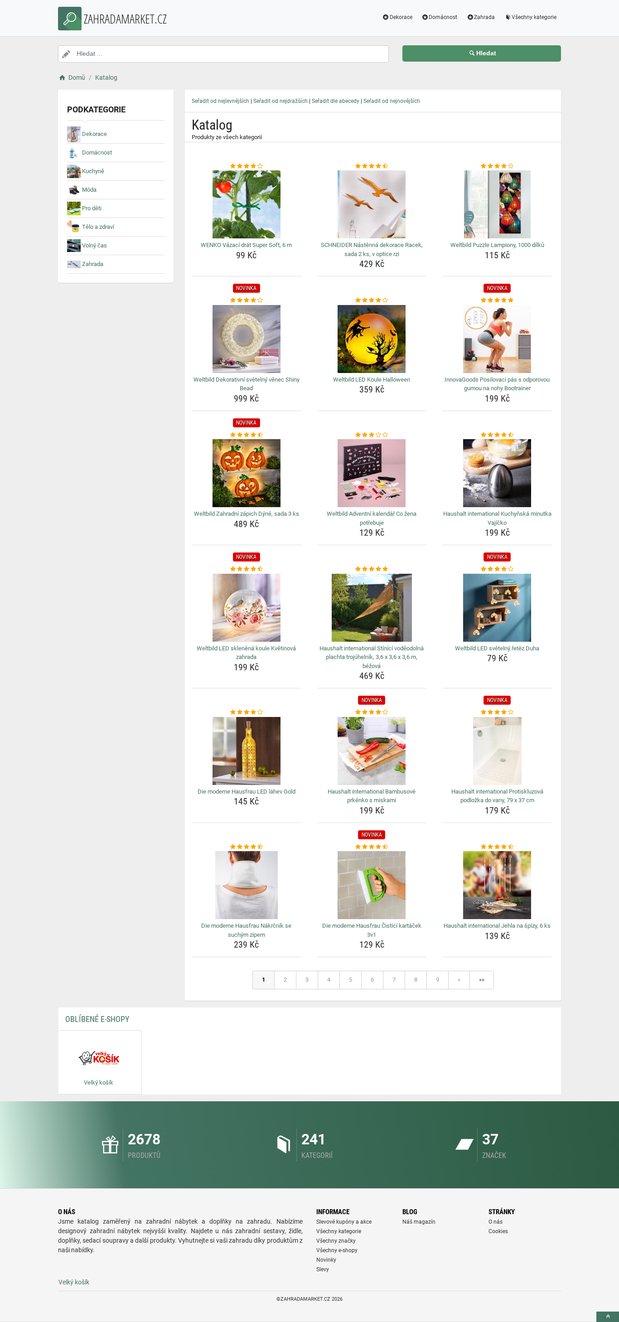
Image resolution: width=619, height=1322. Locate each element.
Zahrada (484, 17)
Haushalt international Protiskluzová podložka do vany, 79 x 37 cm (497, 796)
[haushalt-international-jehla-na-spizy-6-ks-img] (497, 885)
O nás (495, 1222)
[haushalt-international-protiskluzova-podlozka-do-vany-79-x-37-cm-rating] (497, 712)
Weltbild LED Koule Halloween (371, 379)
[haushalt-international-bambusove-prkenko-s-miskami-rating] (372, 712)
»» (481, 979)
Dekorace (401, 17)
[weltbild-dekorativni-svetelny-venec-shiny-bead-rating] (246, 300)
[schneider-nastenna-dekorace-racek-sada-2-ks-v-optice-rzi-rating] (372, 166)
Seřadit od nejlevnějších (220, 101)
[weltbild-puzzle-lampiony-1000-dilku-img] (497, 204)
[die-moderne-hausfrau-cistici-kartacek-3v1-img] (372, 885)
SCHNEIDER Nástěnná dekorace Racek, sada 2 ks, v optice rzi (372, 249)
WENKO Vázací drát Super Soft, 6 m (246, 245)
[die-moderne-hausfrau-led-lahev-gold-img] (246, 751)
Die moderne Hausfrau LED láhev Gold (246, 791)
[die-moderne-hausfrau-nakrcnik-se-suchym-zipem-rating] (246, 847)
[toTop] (607, 1317)
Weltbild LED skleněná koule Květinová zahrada (246, 653)
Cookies (498, 1231)
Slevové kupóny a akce (344, 1222)
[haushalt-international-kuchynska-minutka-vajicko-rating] (497, 435)
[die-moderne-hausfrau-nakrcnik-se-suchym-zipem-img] (246, 885)
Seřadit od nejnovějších (391, 101)
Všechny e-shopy (337, 1250)
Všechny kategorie (534, 17)
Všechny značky (336, 1241)
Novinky (326, 1260)
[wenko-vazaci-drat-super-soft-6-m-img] (246, 204)
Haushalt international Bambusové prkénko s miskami (372, 796)
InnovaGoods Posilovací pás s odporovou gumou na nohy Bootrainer (497, 384)
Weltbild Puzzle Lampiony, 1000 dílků (497, 245)
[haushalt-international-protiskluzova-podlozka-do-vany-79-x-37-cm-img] (497, 751)
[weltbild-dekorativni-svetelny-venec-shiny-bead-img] (246, 339)
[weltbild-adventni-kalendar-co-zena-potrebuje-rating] (372, 435)
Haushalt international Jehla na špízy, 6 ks (497, 925)
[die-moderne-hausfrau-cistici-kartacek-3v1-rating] (372, 847)
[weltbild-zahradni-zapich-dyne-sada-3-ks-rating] (246, 435)
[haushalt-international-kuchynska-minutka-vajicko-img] (497, 473)
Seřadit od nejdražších (280, 101)
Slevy (322, 1269)
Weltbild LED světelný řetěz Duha (497, 648)
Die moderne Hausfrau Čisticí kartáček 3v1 (371, 930)
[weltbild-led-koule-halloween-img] (372, 339)
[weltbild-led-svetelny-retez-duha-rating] (497, 569)
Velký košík (73, 1282)
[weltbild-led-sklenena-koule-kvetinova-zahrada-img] (246, 608)
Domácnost (443, 17)
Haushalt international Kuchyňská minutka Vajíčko (497, 518)
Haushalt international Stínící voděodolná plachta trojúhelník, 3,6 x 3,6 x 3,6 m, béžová (371, 657)
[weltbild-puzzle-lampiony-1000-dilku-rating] (497, 166)
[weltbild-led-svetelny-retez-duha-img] (497, 608)
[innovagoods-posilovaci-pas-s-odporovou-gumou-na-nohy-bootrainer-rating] (497, 300)
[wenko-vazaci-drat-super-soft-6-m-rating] (246, 166)
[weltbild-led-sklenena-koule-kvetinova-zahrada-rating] (246, 569)
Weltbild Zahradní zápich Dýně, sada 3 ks (246, 513)
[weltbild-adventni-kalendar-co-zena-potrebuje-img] (372, 473)
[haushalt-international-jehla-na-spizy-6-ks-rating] (497, 847)
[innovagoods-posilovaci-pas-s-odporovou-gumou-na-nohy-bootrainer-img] (497, 339)
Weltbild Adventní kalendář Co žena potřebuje (371, 518)
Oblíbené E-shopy (97, 1019)
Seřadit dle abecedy (335, 101)
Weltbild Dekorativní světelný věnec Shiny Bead (246, 384)
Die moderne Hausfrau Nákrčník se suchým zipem (246, 930)
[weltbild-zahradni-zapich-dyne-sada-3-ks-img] (246, 473)
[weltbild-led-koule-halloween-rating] (372, 300)
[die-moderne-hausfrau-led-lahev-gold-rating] (246, 712)
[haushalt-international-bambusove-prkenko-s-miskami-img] (372, 751)
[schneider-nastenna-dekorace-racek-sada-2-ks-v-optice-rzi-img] (372, 204)
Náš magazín (418, 1222)
